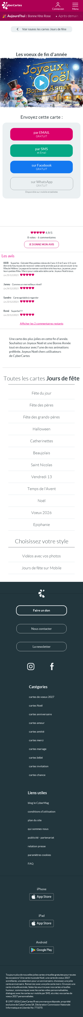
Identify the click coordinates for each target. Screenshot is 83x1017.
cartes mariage (37, 748)
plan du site (35, 820)
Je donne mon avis (41, 244)
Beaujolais (41, 453)
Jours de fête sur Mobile (41, 568)
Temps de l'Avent (41, 489)
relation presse (37, 846)
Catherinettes (41, 441)
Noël (42, 501)
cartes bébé (36, 757)
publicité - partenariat (41, 837)
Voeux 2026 (41, 513)
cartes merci (36, 740)
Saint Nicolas (41, 465)
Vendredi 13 (41, 477)
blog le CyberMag (38, 802)
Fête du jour (42, 393)
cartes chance (37, 774)
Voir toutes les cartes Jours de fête (44, 29)
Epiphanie (41, 524)
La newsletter (42, 646)
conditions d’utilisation (41, 811)
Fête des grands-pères (41, 417)
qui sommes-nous (38, 828)
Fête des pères (41, 405)
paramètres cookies (39, 854)
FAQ (30, 863)
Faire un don (41, 610)
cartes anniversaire (40, 714)
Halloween (41, 429)
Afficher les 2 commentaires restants (41, 323)
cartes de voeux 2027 (41, 696)
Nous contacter (41, 628)
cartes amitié (36, 731)
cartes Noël (36, 705)
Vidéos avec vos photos (41, 556)
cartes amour (37, 722)
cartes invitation (38, 766)
